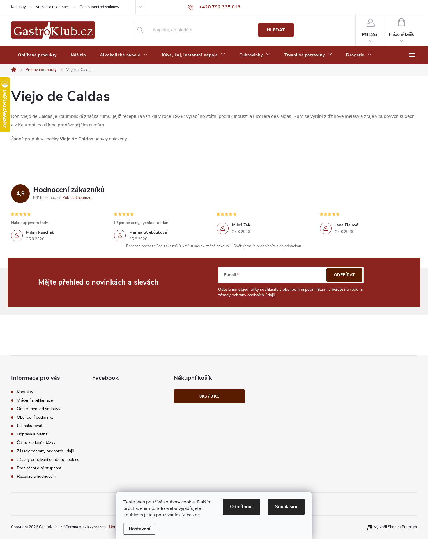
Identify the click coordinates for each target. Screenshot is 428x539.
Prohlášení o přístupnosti (39, 468)
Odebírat (344, 275)
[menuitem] (37, 55)
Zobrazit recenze (77, 197)
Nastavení (139, 529)
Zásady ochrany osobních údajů (45, 451)
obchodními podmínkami (305, 289)
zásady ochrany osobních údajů (246, 295)
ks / (209, 396)
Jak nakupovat (30, 425)
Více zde (191, 515)
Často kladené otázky (36, 442)
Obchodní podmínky (35, 417)
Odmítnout (241, 506)
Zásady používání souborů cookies (48, 459)
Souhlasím (286, 506)
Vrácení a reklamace (53, 7)
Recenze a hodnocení (36, 476)
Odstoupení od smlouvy (99, 7)
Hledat (276, 30)
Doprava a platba (32, 434)
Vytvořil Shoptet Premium (395, 527)
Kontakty (18, 7)
